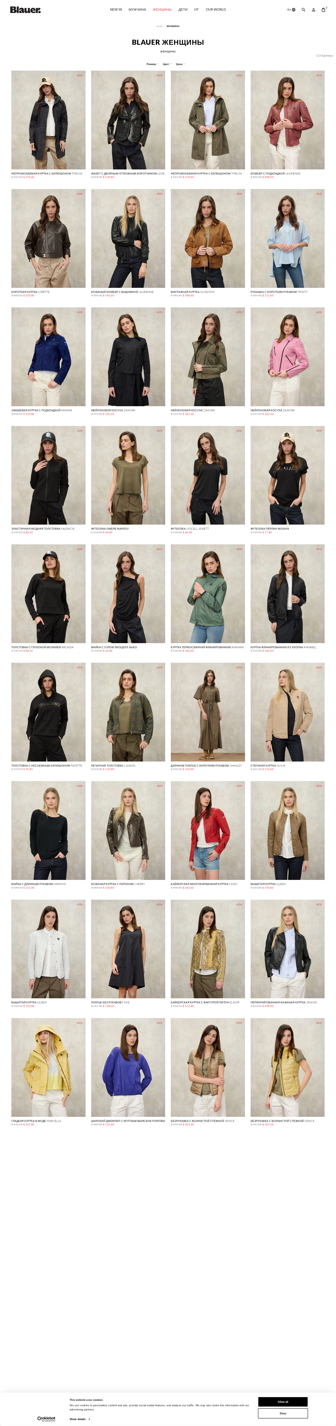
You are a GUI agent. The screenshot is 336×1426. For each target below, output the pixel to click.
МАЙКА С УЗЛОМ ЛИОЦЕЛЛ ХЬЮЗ (114, 647)
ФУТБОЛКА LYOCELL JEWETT (190, 528)
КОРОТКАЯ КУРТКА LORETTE (30, 292)
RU (289, 9)
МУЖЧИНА (137, 9)
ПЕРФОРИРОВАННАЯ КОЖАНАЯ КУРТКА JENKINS (284, 1002)
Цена (179, 64)
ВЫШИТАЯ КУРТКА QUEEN (268, 884)
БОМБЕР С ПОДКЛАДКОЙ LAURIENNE (276, 173)
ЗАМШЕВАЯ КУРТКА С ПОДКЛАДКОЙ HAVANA (41, 410)
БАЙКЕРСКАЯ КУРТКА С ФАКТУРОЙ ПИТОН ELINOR (205, 1002)
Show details (78, 1419)
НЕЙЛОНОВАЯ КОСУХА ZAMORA (113, 410)
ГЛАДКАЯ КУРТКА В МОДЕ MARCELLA (36, 1121)
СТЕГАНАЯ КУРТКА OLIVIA (268, 765)
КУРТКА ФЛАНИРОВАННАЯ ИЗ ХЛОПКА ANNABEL (283, 647)
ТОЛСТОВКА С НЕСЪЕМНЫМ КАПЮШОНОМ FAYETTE (46, 765)
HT (196, 9)
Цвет (166, 64)
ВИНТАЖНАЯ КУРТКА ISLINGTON (192, 292)
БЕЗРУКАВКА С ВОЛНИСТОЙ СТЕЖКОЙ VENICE (203, 1121)
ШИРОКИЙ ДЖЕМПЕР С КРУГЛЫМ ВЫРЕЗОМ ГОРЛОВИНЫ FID (128, 1121)
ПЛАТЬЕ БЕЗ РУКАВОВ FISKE (110, 1002)
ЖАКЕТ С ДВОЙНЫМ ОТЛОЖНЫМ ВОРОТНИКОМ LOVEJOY (128, 173)
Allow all (283, 1401)
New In (116, 9)
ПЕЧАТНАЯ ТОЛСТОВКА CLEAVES (113, 765)
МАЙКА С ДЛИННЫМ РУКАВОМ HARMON (38, 884)
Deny (283, 1413)
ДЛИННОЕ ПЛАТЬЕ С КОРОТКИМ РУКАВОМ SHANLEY (206, 765)
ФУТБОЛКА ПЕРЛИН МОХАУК (270, 528)
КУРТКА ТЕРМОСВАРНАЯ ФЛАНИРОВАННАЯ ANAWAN (207, 647)
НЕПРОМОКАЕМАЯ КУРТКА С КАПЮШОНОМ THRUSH (47, 173)
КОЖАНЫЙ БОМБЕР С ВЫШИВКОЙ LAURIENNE (122, 292)
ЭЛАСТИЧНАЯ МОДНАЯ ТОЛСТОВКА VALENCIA (42, 528)
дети (183, 9)
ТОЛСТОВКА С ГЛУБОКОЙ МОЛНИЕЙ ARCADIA (42, 647)
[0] (323, 10)
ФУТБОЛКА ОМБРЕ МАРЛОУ (110, 528)
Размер (151, 64)
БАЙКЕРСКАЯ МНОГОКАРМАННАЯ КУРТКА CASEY (204, 884)
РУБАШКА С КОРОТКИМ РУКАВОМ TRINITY (279, 292)
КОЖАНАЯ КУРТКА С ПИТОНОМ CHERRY (118, 884)
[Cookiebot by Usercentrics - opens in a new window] (46, 1419)
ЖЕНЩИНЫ (162, 9)
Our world (216, 9)
